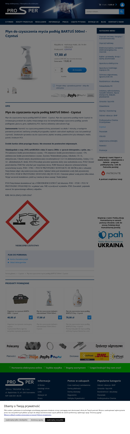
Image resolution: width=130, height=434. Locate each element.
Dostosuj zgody (37, 420)
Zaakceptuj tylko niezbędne (16, 420)
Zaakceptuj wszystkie (55, 420)
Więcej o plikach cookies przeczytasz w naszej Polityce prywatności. (27, 415)
